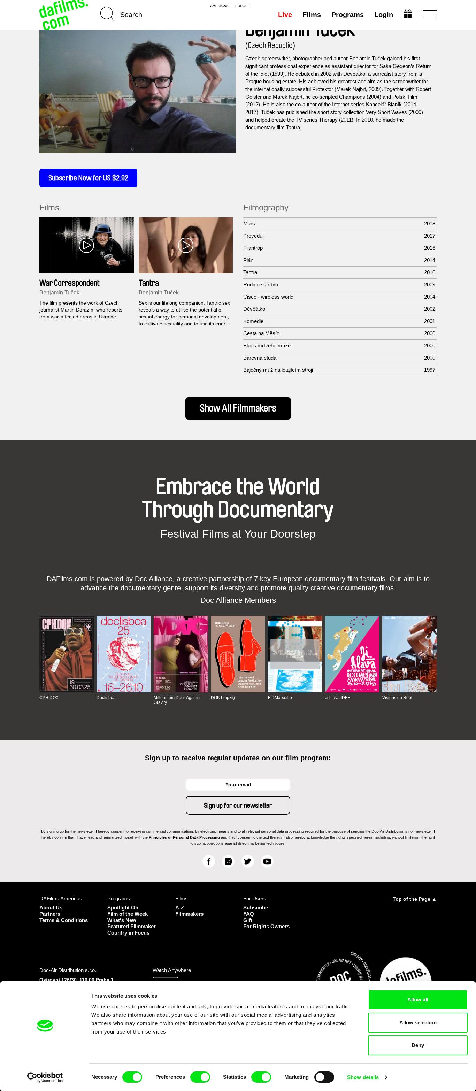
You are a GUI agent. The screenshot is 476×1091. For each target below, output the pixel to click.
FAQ (248, 914)
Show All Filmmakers (238, 408)
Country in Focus (128, 933)
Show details (363, 1077)
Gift (247, 920)
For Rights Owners (266, 926)
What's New (121, 920)
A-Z (179, 908)
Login (383, 14)
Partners (49, 914)
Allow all (417, 999)
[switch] (200, 1077)
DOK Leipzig (223, 697)
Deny (418, 1045)
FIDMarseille (280, 697)
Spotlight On (122, 908)
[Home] (64, 15)
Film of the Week (127, 914)
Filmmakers (189, 914)
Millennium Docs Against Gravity (177, 700)
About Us (50, 908)
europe (242, 6)
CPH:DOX (49, 697)
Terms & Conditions (63, 920)
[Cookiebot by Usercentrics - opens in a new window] (45, 1077)
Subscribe (255, 908)
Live (285, 14)
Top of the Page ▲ (415, 899)
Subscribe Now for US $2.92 (88, 178)
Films (311, 14)
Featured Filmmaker (131, 926)
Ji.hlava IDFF (337, 697)
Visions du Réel (397, 697)
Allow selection (418, 1022)
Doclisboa (106, 697)
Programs (347, 14)
